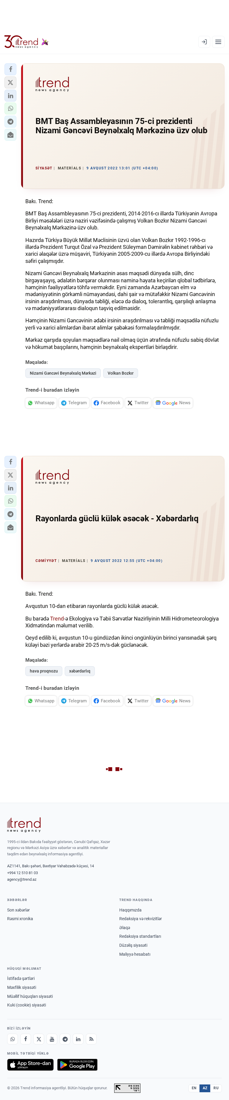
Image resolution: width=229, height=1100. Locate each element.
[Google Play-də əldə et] (77, 1065)
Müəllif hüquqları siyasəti (30, 996)
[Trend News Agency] (24, 824)
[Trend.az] (26, 41)
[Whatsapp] (12, 1039)
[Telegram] (65, 1039)
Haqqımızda (130, 910)
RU (216, 1088)
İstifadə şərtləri (21, 978)
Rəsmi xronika (20, 918)
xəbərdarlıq (79, 671)
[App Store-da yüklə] (30, 1065)
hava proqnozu (44, 671)
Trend (57, 618)
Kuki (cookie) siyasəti (26, 1005)
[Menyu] (218, 42)
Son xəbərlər (18, 910)
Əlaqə (124, 927)
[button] (10, 69)
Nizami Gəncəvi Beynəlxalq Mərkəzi (63, 373)
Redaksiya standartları (140, 936)
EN (194, 1088)
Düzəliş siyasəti (133, 945)
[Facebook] (25, 1039)
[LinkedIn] (78, 1039)
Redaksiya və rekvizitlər (140, 918)
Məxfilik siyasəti (21, 987)
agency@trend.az (21, 879)
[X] (38, 1039)
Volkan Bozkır (121, 373)
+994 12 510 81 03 (22, 873)
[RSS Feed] (91, 1039)
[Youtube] (52, 1039)
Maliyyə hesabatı (134, 954)
